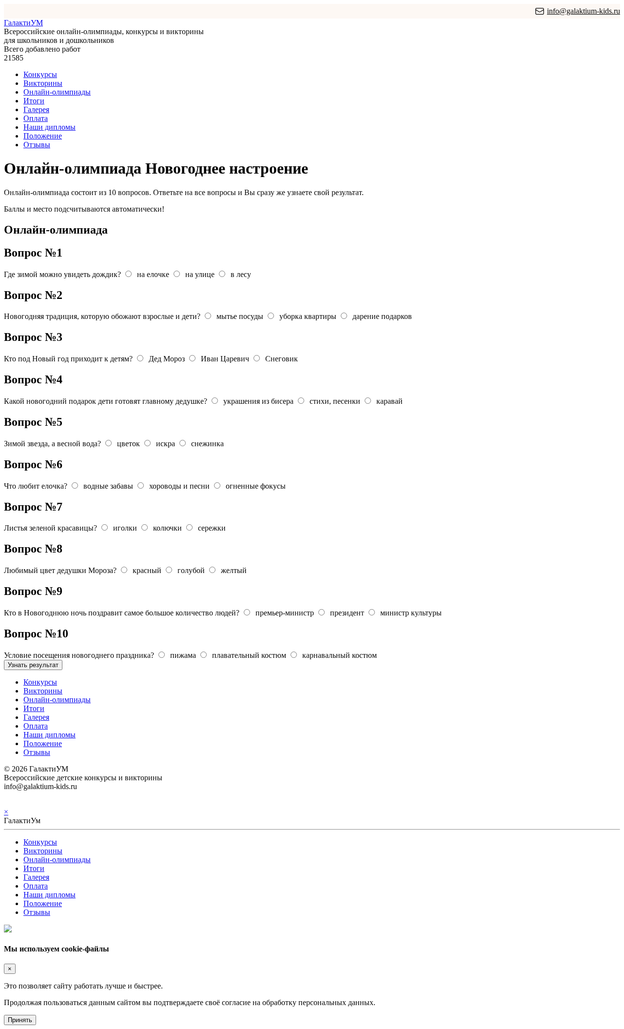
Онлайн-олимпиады (57, 92)
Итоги (33, 101)
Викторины (42, 83)
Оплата (35, 118)
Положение (42, 136)
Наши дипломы (49, 127)
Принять (20, 1020)
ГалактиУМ (23, 23)
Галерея (36, 109)
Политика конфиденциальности (57, 795)
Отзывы (36, 144)
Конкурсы (40, 74)
